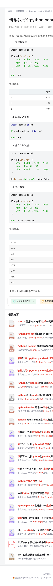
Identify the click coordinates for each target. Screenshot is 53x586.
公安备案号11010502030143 (27, 578)
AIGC (41, 27)
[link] (10, 11)
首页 (10, 11)
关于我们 (47, 574)
